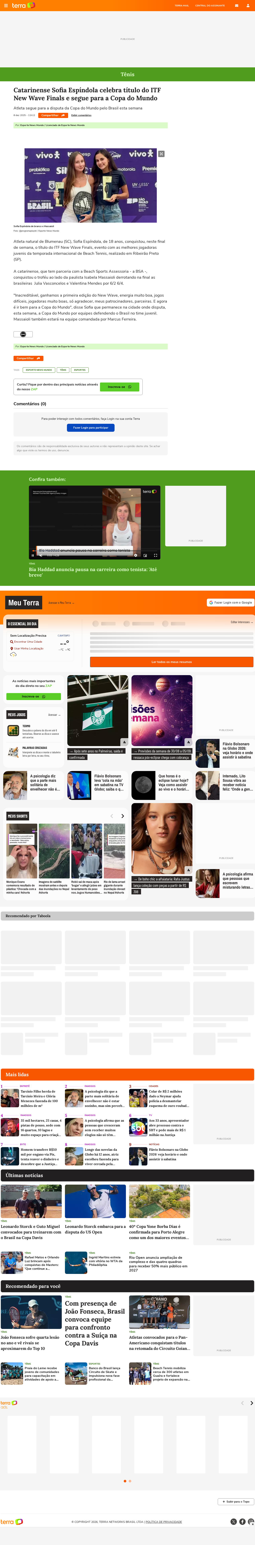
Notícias (154, 1144)
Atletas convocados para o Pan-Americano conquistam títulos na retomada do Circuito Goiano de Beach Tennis (159, 1343)
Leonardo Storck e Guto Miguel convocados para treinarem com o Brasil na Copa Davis (31, 1232)
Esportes (79, 370)
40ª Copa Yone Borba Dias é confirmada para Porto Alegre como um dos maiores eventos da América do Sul (157, 1232)
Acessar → (54, 714)
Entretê (24, 1086)
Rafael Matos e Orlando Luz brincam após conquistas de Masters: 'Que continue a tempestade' (42, 1263)
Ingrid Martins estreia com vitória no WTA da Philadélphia (106, 1261)
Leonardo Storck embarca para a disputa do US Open (95, 1229)
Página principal (23, 5)
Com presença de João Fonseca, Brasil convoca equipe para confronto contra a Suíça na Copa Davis (95, 1323)
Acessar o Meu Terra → (62, 602)
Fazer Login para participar (90, 428)
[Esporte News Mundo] (23, 334)
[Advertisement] (223, 1263)
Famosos (90, 1086)
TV (150, 1115)
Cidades (153, 1086)
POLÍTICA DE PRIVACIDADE (164, 1522)
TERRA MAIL (182, 5)
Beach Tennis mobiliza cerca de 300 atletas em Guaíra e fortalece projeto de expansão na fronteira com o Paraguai (171, 1374)
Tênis (63, 370)
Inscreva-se (30, 696)
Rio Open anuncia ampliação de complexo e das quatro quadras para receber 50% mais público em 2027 (158, 1264)
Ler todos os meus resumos (172, 662)
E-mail (236, 5)
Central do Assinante (210, 5)
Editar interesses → (242, 622)
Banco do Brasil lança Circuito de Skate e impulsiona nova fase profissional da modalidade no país (104, 1374)
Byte (23, 1144)
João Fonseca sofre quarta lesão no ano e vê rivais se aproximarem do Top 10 (30, 1343)
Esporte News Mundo (39, 370)
